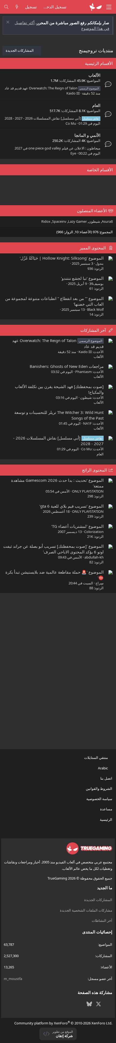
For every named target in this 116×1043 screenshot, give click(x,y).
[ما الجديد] (17, 7)
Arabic (103, 768)
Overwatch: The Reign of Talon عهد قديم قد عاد (52, 88)
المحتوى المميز (93, 247)
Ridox (45, 221)
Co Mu (71, 123)
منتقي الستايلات (96, 757)
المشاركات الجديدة (98, 899)
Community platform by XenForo (63, 1023)
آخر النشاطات (102, 920)
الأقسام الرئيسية (99, 63)
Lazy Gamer (77, 221)
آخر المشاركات (93, 330)
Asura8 (107, 221)
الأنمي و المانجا (87, 135)
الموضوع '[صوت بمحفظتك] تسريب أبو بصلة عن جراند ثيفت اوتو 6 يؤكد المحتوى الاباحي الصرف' (53, 548)
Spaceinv (59, 221)
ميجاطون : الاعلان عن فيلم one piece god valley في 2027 (57, 148)
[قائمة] (109, 7)
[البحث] (6, 7)
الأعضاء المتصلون (92, 210)
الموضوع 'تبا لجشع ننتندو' (82, 278)
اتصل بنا (106, 778)
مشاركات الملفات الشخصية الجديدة (86, 910)
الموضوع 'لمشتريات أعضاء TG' (77, 526)
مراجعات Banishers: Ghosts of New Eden (67, 366)
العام (96, 105)
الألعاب (94, 75)
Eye (73, 153)
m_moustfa (13, 978)
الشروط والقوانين (99, 788)
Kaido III (73, 93)
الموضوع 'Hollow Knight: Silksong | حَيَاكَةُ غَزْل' (62, 258)
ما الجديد (104, 887)
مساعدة (106, 809)
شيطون (94, 221)
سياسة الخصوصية (99, 798)
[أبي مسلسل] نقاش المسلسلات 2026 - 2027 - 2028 (52, 118)
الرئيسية (106, 819)
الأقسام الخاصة (100, 169)
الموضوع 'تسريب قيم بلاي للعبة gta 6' (71, 506)
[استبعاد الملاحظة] (8, 23)
